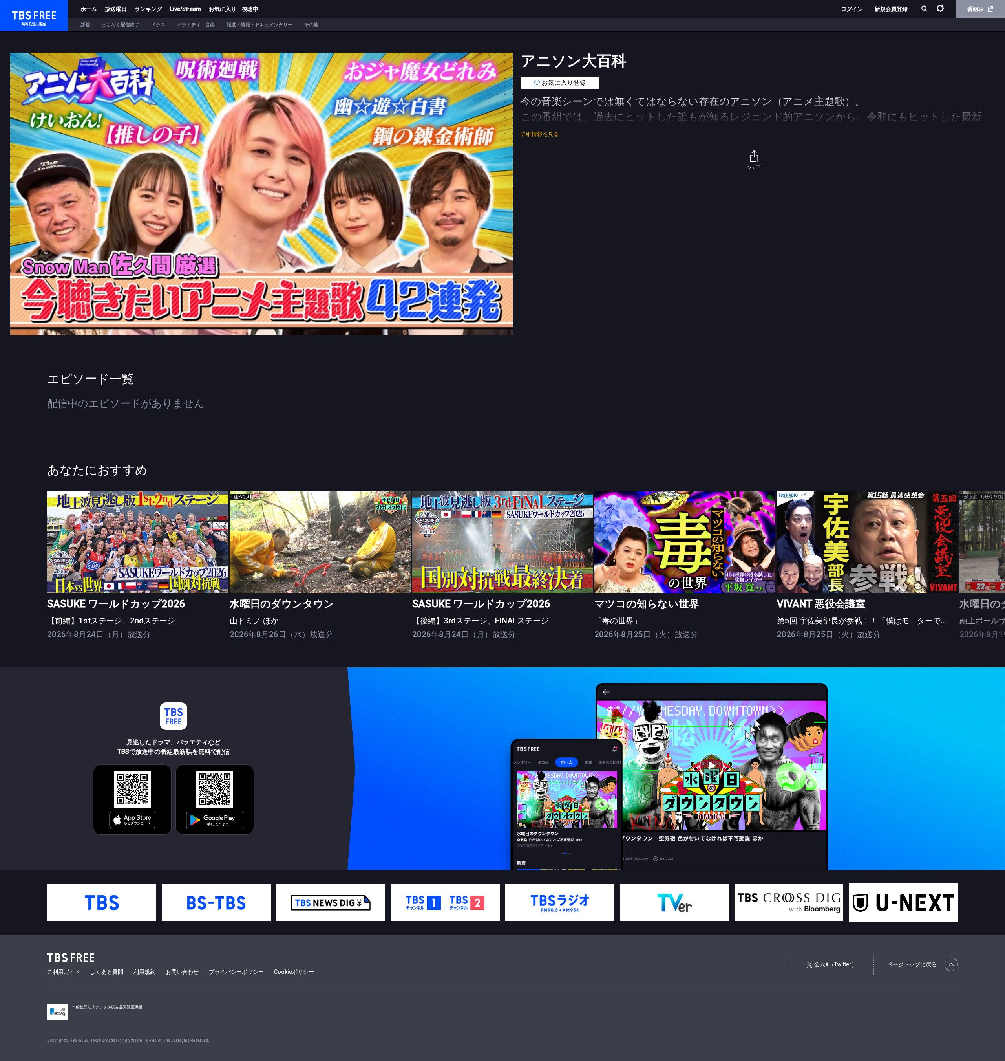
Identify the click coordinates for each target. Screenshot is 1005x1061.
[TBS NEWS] (331, 902)
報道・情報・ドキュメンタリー (259, 24)
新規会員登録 (891, 9)
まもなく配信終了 (120, 24)
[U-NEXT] (903, 902)
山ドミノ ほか (254, 620)
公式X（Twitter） (835, 964)
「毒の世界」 (617, 620)
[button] (958, 565)
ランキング (148, 9)
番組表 (975, 9)
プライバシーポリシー (236, 972)
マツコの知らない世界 (646, 604)
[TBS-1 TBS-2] (445, 902)
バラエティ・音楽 (196, 24)
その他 (311, 24)
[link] (137, 542)
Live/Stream (185, 9)
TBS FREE (21, 14)
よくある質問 (106, 972)
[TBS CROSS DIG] (789, 902)
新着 (85, 24)
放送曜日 (116, 9)
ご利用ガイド (63, 972)
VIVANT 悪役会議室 (821, 604)
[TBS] (101, 902)
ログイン (852, 9)
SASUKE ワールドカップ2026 (116, 604)
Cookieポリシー (294, 972)
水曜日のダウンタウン (282, 604)
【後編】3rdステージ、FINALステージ (480, 620)
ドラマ (158, 24)
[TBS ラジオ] (559, 902)
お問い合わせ (182, 972)
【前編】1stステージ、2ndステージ (111, 620)
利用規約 (144, 972)
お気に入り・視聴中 (233, 9)
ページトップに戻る (912, 964)
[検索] (925, 9)
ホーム (88, 9)
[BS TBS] (216, 902)
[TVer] (674, 902)
